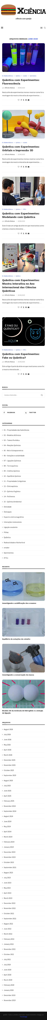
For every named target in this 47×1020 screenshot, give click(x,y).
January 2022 (9, 944)
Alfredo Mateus (10, 88)
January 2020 (9, 990)
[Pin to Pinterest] (26, 100)
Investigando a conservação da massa (18, 675)
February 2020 (9, 985)
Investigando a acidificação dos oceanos (19, 603)
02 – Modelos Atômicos (12, 435)
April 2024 (7, 831)
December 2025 (9, 760)
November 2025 (10, 765)
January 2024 (9, 847)
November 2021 (10, 949)
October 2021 (9, 954)
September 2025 (10, 775)
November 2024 (10, 806)
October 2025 (9, 770)
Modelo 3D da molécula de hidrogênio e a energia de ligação (22, 712)
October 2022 (9, 913)
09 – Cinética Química (12, 471)
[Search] (45, 28)
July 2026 (7, 734)
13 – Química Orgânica (12, 491)
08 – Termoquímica (11, 466)
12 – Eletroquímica (11, 486)
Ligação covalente (10, 527)
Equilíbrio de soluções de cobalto (16, 639)
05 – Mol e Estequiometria (13, 450)
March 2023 (8, 898)
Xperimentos (9, 553)
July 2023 (7, 877)
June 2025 (7, 791)
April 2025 (7, 796)
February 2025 (9, 801)
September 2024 (10, 811)
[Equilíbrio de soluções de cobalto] (23, 622)
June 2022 (7, 929)
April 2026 (7, 750)
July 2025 (7, 785)
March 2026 (8, 755)
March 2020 (8, 980)
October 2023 (9, 862)
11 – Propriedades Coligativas (15, 481)
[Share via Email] (28, 100)
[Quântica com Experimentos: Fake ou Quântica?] (23, 331)
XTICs (6, 558)
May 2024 (7, 826)
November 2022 (10, 908)
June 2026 (7, 739)
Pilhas (6, 532)
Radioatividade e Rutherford (14, 542)
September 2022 (10, 918)
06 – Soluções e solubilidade (14, 455)
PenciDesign (23, 1017)
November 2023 (10, 857)
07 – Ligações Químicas (12, 461)
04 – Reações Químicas (12, 445)
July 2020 (7, 964)
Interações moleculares (13, 522)
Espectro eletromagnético (14, 517)
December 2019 (9, 995)
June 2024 (7, 821)
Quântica (7, 537)
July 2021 (7, 959)
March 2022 (8, 934)
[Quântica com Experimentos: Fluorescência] (23, 57)
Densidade (7, 507)
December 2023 (9, 852)
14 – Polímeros (9, 496)
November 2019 (10, 1000)
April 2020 (7, 975)
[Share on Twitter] (23, 100)
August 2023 (8, 872)
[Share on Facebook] (21, 100)
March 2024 (8, 837)
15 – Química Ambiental (13, 502)
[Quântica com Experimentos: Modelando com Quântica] (23, 191)
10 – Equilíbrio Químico (12, 476)
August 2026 (8, 729)
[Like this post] (18, 100)
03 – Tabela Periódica (12, 440)
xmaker (6, 547)
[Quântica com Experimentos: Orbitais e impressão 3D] (23, 124)
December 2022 (9, 903)
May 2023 (7, 888)
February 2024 (9, 842)
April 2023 (7, 893)
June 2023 (7, 883)
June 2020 (7, 970)
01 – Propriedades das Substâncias (16, 430)
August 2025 (8, 780)
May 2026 (7, 745)
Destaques (8, 512)
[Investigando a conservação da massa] (23, 658)
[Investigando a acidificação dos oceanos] (23, 586)
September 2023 (10, 867)
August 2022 (8, 924)
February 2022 (9, 939)
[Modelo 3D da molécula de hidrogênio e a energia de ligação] (23, 694)
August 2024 (8, 816)
